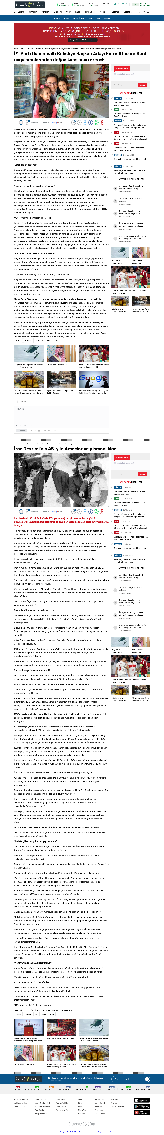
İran (36, 1014)
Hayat (98, 18)
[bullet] (48, 430)
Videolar (103, 11)
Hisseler (97, 1088)
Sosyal (57, 340)
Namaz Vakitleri (32, 1088)
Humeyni (28, 1014)
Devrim (18, 1014)
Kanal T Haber (19, 49)
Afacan (18, 340)
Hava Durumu (65, 1088)
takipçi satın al (41, 1114)
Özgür (52, 1014)
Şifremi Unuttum (117, 1106)
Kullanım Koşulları (98, 1132)
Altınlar (81, 1099)
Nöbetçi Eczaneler (42, 1106)
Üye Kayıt (114, 1103)
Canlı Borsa (60, 1099)
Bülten (75, 18)
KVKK (88, 1132)
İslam (44, 1014)
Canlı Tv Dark (40, 1099)
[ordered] (45, 430)
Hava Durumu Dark (22, 1099)
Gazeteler (128, 11)
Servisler (33, 11)
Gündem (45, 11)
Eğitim (90, 18)
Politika (107, 18)
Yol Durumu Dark (21, 1103)
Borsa (17, 1088)
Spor (68, 11)
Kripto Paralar (143, 1088)
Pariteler (110, 1088)
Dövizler (81, 1103)
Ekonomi (58, 11)
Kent (49, 340)
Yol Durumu (125, 1088)
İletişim (63, 1132)
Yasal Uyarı (109, 1132)
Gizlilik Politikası (72, 1132)
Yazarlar (115, 11)
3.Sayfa (57, 18)
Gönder (22, 430)
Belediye (28, 340)
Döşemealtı (39, 340)
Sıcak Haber (100, 1114)
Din (82, 18)
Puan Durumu (82, 1088)
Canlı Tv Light (19, 1106)
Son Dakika (19, 11)
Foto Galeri (90, 11)
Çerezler (82, 1132)
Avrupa (66, 18)
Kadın (77, 11)
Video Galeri (100, 1103)
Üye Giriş (114, 1099)
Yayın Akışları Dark (42, 1103)
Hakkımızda (55, 1132)
